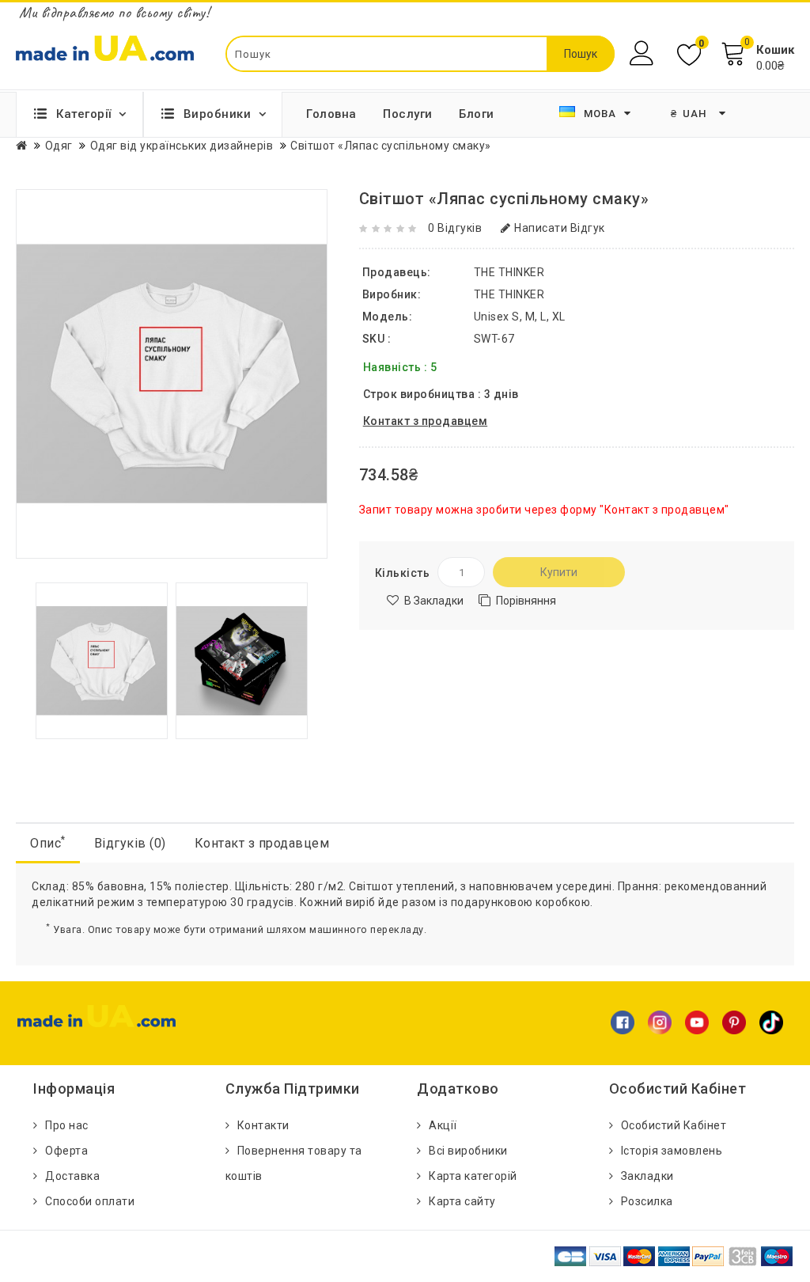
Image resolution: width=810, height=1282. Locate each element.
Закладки (647, 1176)
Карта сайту (462, 1201)
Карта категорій (473, 1176)
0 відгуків (455, 228)
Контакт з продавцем (262, 843)
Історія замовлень (672, 1150)
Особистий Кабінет (674, 1125)
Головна (331, 114)
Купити (558, 572)
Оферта (66, 1150)
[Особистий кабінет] (643, 53)
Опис (48, 842)
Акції (443, 1125)
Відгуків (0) (130, 843)
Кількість (402, 573)
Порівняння (526, 600)
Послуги (408, 114)
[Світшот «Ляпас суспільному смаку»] (102, 659)
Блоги (476, 114)
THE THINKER (509, 294)
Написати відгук (559, 228)
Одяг (59, 145)
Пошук (580, 53)
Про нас (67, 1125)
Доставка (72, 1176)
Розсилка (647, 1201)
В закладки (434, 600)
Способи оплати (89, 1201)
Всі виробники (468, 1150)
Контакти (263, 1125)
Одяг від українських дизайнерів (182, 145)
